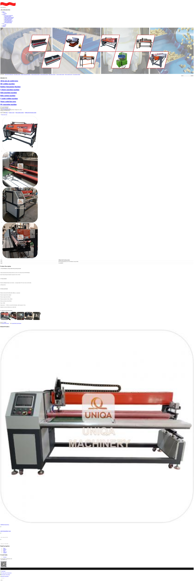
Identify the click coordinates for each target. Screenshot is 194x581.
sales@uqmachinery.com (6, 108)
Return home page (4, 114)
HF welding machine (7, 16)
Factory (5, 13)
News (3, 23)
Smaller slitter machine (5, 323)
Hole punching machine (44, 74)
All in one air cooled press (8, 15)
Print (5, 322)
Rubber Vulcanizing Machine (9, 17)
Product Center (11, 112)
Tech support (7, 574)
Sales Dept (6, 576)
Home (3, 11)
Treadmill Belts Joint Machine (16, 323)
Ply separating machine (8, 22)
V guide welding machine (8, 20)
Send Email (3, 571)
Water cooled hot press (8, 21)
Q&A (5, 24)
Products (3, 14)
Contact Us (4, 25)
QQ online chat (8, 572)
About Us (4, 12)
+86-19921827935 (5, 9)
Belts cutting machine (52, 74)
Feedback (4, 26)
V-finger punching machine (8, 18)
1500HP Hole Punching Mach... (4, 524)
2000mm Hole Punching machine (30, 112)
